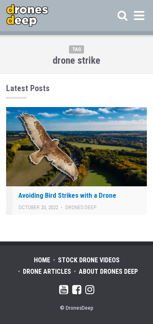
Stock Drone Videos (89, 260)
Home (42, 260)
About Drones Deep (108, 271)
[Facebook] (76, 291)
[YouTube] (63, 291)
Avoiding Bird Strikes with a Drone (67, 195)
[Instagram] (89, 291)
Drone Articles (47, 271)
